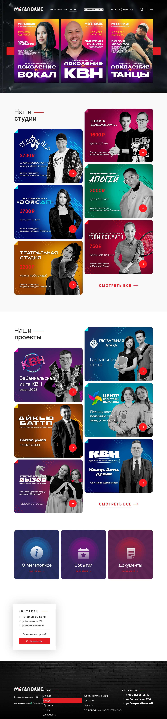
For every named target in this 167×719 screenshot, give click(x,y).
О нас (46, 710)
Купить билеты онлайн (96, 695)
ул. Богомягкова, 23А (138, 699)
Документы (49, 714)
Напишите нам (36, 641)
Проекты (48, 705)
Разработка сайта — (22, 703)
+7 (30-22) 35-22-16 (121, 9)
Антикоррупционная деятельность (102, 710)
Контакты (88, 700)
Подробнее (35, 571)
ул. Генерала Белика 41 (139, 703)
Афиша (47, 695)
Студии (47, 700)
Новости (88, 705)
